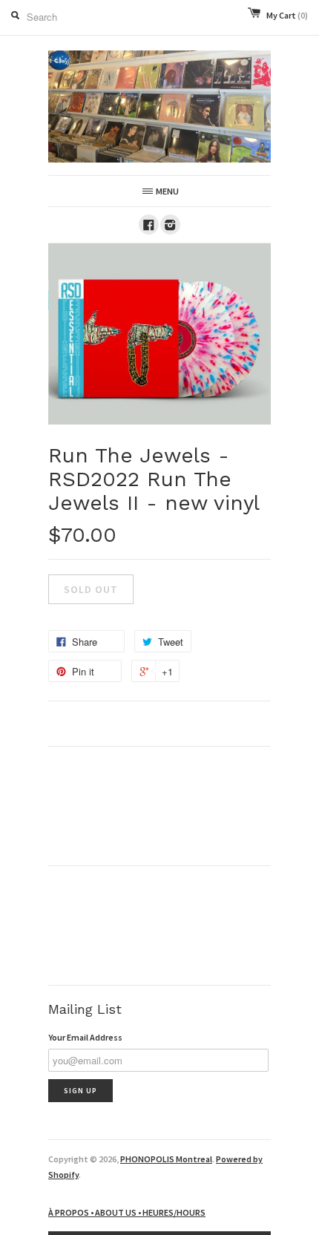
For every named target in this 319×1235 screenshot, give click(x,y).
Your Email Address (85, 1037)
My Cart (287, 15)
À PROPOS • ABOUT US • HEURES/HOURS (126, 1212)
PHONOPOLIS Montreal (166, 1158)
